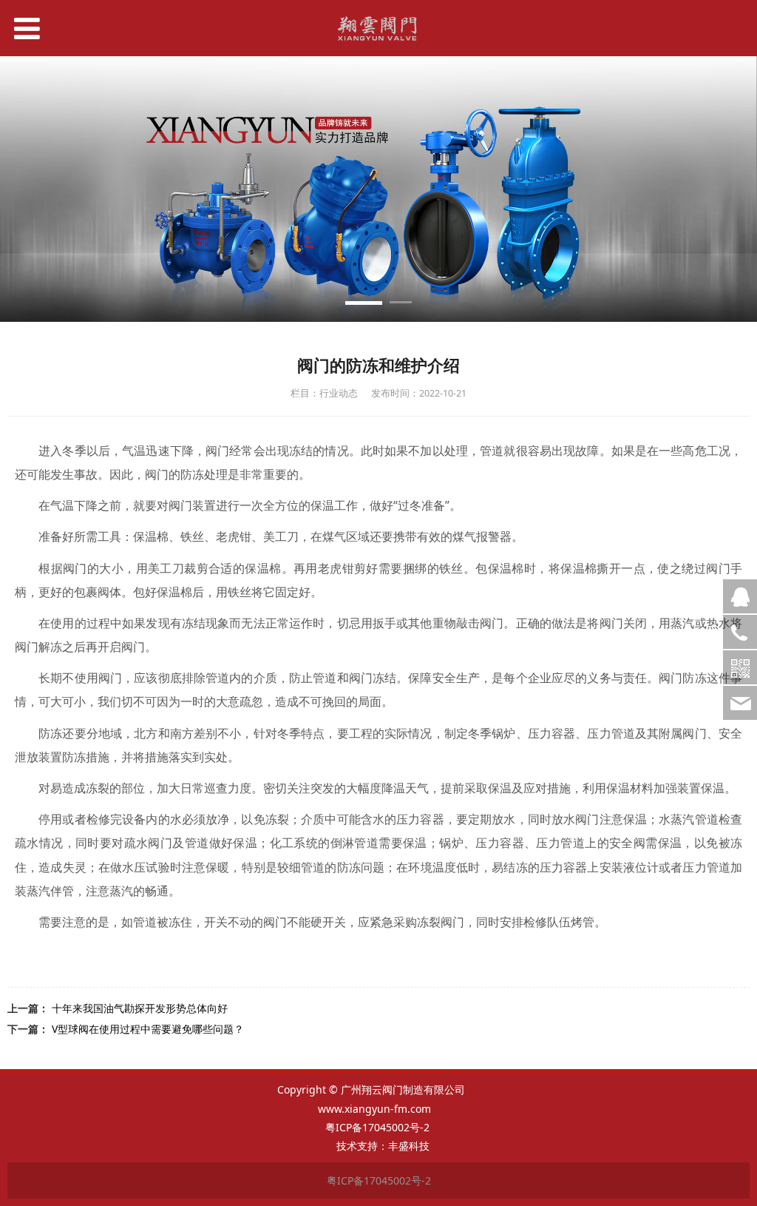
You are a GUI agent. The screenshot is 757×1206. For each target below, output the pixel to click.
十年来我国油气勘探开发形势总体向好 (140, 1008)
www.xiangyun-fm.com (374, 1109)
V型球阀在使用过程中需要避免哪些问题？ (148, 1029)
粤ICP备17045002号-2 (378, 1127)
